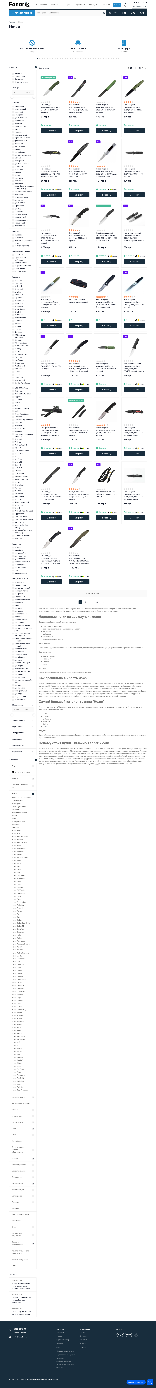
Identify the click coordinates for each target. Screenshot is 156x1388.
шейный (18, 158)
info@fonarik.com (20, 1337)
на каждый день (21, 197)
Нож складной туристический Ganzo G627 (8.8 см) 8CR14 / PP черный (133, 173)
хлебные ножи (20, 585)
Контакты (60, 1332)
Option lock (19, 391)
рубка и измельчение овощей (23, 639)
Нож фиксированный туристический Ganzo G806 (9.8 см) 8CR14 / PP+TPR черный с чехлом (134, 237)
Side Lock (18, 400)
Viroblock (18, 329)
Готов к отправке (21, 82)
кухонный (18, 132)
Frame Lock (19, 295)
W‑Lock (17, 508)
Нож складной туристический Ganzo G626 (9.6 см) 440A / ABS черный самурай (78, 108)
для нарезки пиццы (22, 625)
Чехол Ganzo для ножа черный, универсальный (78, 301)
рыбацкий (19, 115)
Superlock (18, 431)
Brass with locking (21, 476)
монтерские (19, 161)
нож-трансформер (22, 246)
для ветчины (20, 677)
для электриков (21, 214)
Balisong (18, 349)
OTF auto (18, 491)
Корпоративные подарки (65, 1355)
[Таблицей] (145, 68)
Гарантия (83, 1340)
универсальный (21, 135)
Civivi (45, 726)
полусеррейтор (21, 553)
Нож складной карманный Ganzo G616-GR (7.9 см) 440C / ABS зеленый (50, 108)
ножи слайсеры (21, 614)
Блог (58, 1347)
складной (18, 235)
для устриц (19, 666)
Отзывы (59, 1336)
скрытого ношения (22, 138)
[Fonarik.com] (19, 4)
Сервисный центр (62, 1340)
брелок (17, 175)
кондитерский (20, 697)
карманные (19, 206)
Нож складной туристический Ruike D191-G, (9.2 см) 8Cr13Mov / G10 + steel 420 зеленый (79, 559)
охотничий (19, 112)
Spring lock (19, 303)
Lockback (18, 403)
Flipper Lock (19, 514)
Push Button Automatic (23, 394)
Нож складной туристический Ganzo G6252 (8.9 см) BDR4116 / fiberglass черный (106, 303)
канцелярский (20, 217)
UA (125, 3)
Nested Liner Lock (21, 479)
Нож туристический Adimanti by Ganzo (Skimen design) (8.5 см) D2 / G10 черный (79, 495)
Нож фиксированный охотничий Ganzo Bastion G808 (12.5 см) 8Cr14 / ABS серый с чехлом (106, 237)
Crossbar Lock (20, 428)
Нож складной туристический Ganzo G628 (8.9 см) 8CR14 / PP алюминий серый (133, 495)
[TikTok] (136, 1335)
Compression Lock (22, 346)
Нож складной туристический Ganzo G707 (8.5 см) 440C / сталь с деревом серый (106, 173)
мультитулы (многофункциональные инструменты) (24, 186)
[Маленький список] (128, 68)
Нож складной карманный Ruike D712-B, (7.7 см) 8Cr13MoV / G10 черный (79, 431)
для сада (18, 209)
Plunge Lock (19, 301)
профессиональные (22, 599)
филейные (19, 602)
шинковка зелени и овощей (22, 644)
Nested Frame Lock (22, 502)
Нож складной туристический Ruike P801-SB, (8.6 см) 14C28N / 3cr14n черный (51, 495)
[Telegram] (131, 1335)
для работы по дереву (23, 155)
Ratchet (17, 482)
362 (97, 602)
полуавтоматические (23, 266)
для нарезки (19, 651)
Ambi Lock (18, 499)
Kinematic (18, 417)
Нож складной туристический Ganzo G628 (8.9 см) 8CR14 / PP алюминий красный (133, 431)
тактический (19, 121)
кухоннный (19, 211)
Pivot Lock (18, 357)
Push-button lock (21, 445)
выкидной (19, 167)
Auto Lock (18, 292)
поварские (19, 594)
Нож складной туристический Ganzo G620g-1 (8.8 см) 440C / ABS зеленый (133, 108)
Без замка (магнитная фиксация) (23, 531)
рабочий (18, 172)
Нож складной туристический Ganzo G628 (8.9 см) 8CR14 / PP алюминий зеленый (50, 173)
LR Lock (18, 374)
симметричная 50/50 (23, 562)
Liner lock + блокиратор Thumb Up (24, 435)
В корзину (51, 131)
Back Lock (18, 286)
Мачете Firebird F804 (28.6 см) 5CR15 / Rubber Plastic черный (106, 494)
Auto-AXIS (18, 462)
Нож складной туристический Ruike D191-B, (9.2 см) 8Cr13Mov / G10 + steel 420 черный (79, 367)
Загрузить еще (92, 593)
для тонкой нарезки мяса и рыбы (22, 634)
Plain (16, 570)
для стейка (19, 674)
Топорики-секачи (21, 669)
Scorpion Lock (20, 380)
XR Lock (18, 471)
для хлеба (18, 685)
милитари (18, 123)
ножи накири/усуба (22, 663)
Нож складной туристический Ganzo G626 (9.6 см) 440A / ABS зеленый (105, 108)
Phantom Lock (20, 366)
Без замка (19, 494)
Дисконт (59, 1343)
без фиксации (20, 271)
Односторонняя (21, 573)
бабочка (18, 149)
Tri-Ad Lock (19, 315)
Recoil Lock (19, 377)
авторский (19, 169)
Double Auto (19, 497)
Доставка (83, 1336)
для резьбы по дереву (23, 191)
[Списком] (142, 68)
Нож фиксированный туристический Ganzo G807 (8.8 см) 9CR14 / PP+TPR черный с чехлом (134, 367)
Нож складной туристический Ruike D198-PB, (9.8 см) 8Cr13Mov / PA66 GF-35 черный (50, 238)
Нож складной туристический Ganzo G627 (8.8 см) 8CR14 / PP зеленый (106, 367)
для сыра (18, 608)
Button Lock (19, 289)
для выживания (21, 118)
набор (17, 605)
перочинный (19, 178)
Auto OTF (18, 351)
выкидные (19, 255)
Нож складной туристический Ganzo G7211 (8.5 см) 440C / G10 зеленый (51, 303)
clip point (18, 448)
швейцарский (20, 126)
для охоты (19, 200)
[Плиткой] (139, 68)
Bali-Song (18, 459)
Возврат (83, 1343)
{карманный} (20, 223)
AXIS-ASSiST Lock (22, 388)
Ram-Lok (18, 465)
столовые (18, 617)
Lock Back (18, 468)
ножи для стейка (21, 591)
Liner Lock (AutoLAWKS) (24, 519)
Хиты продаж (20, 76)
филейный (19, 181)
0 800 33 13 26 (139, 2)
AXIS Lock (18, 280)
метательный (20, 146)
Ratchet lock (19, 363)
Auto (16, 456)
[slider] (12, 97)
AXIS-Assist (19, 474)
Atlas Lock (18, 423)
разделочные (20, 597)
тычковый (19, 144)
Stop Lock (18, 369)
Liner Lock (18, 283)
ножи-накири (20, 699)
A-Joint (17, 372)
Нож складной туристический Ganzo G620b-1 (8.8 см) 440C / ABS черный (78, 173)
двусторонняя (20, 556)
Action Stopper (20, 309)
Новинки (18, 73)
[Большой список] (131, 68)
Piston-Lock (19, 324)
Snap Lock (18, 538)
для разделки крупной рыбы (23, 629)
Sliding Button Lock (22, 408)
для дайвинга (20, 152)
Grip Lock (18, 340)
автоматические (21, 263)
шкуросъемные (21, 620)
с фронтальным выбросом (21, 259)
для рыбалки (20, 203)
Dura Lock (18, 425)
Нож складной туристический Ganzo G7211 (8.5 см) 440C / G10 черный (134, 303)
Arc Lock (18, 326)
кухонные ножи (21, 654)
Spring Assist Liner (22, 414)
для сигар (18, 660)
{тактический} (20, 226)
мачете (17, 129)
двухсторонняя (20, 567)
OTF (16, 405)
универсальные (21, 649)
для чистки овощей (22, 588)
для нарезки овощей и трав (23, 681)
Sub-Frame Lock (21, 343)
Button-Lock (19, 505)
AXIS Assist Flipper (22, 451)
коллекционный (21, 220)
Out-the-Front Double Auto (22, 384)
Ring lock (18, 312)
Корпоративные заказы (65, 1351)
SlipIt (16, 411)
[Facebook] (117, 1335)
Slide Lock (18, 439)
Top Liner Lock (20, 522)
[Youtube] (127, 1335)
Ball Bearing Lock (21, 354)
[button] (37, 59)
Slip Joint (18, 298)
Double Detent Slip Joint (24, 511)
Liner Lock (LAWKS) (22, 517)
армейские (19, 194)
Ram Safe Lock (20, 318)
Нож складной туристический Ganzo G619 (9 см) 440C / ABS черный (78, 237)
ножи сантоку (20, 582)
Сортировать (44, 68)
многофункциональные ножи (24, 242)
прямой (17, 547)
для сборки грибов (22, 164)
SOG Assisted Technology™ (20, 336)
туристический (20, 109)
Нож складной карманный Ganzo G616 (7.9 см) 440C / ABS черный (105, 431)
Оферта (83, 1347)
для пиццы (19, 694)
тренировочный (21, 141)
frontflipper (19, 360)
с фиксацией (20, 268)
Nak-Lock (18, 332)
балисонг (18, 321)
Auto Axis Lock (20, 453)
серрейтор (19, 550)
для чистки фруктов (22, 671)
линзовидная (20, 565)
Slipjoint (17, 397)
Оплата (82, 1332)
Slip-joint (18, 488)
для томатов (19, 622)
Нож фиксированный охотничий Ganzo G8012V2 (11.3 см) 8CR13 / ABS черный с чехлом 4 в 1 (51, 431)
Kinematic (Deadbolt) (22, 535)
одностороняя (20, 559)
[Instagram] (122, 1335)
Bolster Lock (19, 485)
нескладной (19, 238)
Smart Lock (19, 306)
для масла (19, 611)
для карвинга (20, 688)
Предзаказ (19, 79)
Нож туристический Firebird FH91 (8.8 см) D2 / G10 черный (51, 366)
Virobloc (18, 442)
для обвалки (20, 657)
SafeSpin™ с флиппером (24, 420)
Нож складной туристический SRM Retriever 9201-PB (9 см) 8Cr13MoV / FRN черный (50, 559)
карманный (19, 106)
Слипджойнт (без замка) (21, 526)
